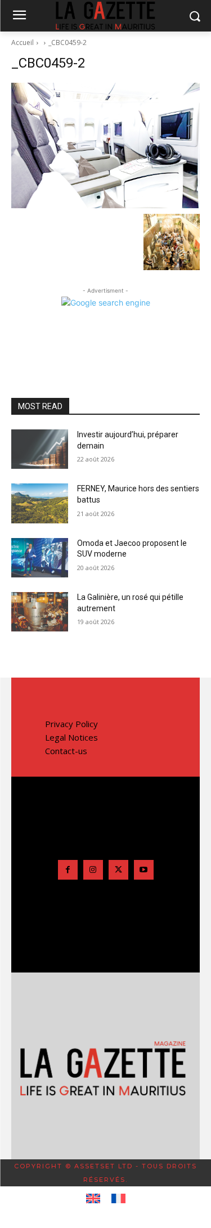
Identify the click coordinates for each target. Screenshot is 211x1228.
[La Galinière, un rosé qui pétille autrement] (39, 611)
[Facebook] (68, 870)
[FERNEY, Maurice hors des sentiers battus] (39, 503)
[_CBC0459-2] (105, 145)
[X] (118, 870)
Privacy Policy (71, 723)
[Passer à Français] (118, 1199)
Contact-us (66, 750)
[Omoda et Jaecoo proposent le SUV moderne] (39, 557)
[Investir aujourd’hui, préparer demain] (39, 449)
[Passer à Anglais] (93, 1199)
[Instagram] (93, 870)
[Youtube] (144, 870)
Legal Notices (71, 737)
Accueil (22, 42)
